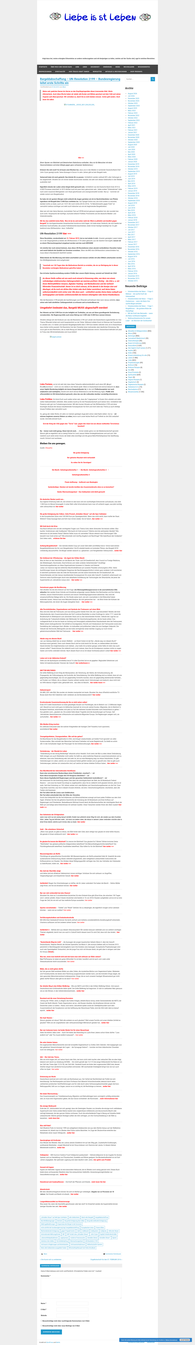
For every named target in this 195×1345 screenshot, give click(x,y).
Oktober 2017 (133, 227)
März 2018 (132, 215)
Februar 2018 (132, 218)
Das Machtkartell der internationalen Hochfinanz (57, 771)
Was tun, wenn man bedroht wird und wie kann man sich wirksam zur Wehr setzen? (70, 957)
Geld (78, 1231)
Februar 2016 (132, 271)
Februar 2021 (132, 130)
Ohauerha (48, 448)
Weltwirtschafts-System (94, 1244)
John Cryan (94, 1234)
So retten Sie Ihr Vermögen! (81, 462)
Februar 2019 (132, 188)
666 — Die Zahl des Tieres (49, 1057)
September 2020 (134, 142)
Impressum (150, 1342)
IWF (63, 1234)
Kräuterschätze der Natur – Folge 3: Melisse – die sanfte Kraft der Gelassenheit (139, 294)
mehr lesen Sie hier (99, 1182)
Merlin (58, 1342)
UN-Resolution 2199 (91, 1241)
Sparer (114, 1238)
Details (50, 952)
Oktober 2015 (133, 281)
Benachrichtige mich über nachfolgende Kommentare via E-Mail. (66, 1321)
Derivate (59, 1221)
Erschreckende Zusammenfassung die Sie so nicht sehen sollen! (63, 702)
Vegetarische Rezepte (135, 384)
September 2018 (134, 201)
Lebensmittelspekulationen (49, 1238)
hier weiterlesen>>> (83, 663)
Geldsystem (94, 1231)
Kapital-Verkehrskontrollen (108, 1234)
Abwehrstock (45, 1189)
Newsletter (97, 72)
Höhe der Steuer (113, 1231)
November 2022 (133, 115)
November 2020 (133, 137)
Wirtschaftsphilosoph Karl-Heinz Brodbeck (82, 1248)
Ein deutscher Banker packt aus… (52, 499)
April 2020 (131, 154)
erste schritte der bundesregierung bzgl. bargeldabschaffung (60, 1227)
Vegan (130, 377)
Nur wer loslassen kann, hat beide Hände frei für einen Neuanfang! (64, 1030)
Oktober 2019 (133, 169)
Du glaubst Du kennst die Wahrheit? (53, 842)
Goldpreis (103, 1231)
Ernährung (107, 67)
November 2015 (133, 278)
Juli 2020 (131, 147)
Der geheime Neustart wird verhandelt (81, 458)
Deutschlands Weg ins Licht (51, 942)
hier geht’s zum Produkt (102, 1160)
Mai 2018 (131, 210)
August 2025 (132, 108)
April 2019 (131, 184)
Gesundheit (95, 67)
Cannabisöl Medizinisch (136, 338)
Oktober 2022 (133, 118)
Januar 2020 (132, 162)
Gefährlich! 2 (44, 930)
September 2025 (134, 106)
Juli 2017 (131, 230)
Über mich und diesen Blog (61, 67)
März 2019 (132, 186)
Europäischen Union (87, 1227)
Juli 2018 (131, 205)
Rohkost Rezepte (134, 367)
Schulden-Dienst (92, 1238)
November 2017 (133, 225)
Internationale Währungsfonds (50, 1234)
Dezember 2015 (133, 276)
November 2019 (133, 166)
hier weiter (59, 507)
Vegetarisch (132, 382)
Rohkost (131, 365)
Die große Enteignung (81, 453)
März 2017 (132, 239)
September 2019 (134, 171)
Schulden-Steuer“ (104, 1238)
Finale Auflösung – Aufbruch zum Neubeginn (81, 482)
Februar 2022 (132, 123)
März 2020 (132, 157)
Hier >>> (81, 158)
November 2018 (133, 196)
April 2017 (131, 237)
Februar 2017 (132, 242)
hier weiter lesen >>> (97, 683)
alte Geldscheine (74, 1217)
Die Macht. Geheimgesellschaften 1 (65, 470)
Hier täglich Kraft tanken (79, 72)
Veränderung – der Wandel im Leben (53, 751)
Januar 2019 (132, 191)
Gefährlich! (44, 883)
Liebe (77, 67)
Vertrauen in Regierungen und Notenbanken (54, 1244)
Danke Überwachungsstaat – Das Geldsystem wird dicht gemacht (81, 492)
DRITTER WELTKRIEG (48, 670)
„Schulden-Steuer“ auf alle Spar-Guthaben (54, 1217)
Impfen (130, 350)
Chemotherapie (133, 341)
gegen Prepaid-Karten (68, 1231)
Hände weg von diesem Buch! (51, 639)
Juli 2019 (131, 176)
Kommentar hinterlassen (113, 1254)
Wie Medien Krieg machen (49, 724)
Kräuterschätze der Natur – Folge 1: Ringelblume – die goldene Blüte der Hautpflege (139, 308)
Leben (85, 67)
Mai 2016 (131, 264)
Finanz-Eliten (100, 1227)
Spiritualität (60, 72)
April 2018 (131, 213)
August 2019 (132, 174)
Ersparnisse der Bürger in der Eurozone (69, 1224)
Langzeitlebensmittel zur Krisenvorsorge (55, 1202)
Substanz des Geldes (47, 1241)
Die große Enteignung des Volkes (74, 1221)
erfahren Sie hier (59, 538)
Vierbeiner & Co (133, 387)
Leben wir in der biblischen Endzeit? (53, 658)
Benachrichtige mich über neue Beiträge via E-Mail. (61, 1326)
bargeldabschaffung (101, 1217)
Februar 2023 (132, 113)
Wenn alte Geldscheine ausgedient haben (54, 1248)
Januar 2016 (132, 273)
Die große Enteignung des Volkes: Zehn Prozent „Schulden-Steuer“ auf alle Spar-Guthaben (73, 514)
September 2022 (134, 120)
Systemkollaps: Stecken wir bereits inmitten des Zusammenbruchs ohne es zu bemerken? (81, 487)
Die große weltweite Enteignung (97, 1221)
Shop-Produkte (136, 72)
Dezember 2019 (133, 164)
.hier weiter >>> (72, 834)
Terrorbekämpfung (62, 1241)
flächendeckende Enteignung (50, 1231)
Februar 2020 (132, 159)
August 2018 (132, 203)
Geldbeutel (85, 1231)
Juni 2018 (131, 208)
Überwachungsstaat (76, 1241)
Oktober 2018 (133, 198)
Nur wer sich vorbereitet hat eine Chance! (55, 893)
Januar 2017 (132, 244)
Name (43, 1303)
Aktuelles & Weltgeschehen (116, 72)
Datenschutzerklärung (136, 1342)
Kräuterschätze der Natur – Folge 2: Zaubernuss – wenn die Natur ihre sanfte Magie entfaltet (139, 301)
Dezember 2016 (133, 247)
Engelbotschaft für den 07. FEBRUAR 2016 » (106, 1259)
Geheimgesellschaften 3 (81, 475)
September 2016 (134, 254)
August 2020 (132, 145)
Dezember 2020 (133, 135)
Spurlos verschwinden (48, 908)
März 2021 (132, 128)
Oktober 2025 (133, 103)
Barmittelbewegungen (48, 1221)
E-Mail (44, 1309)
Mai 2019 (131, 181)
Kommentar (46, 1276)
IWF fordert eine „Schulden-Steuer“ (77, 1234)
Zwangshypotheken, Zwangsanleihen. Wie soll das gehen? (61, 736)
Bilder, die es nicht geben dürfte (51, 969)
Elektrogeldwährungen (48, 1224)
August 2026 (132, 94)
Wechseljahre (129, 67)
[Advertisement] (99, 41)
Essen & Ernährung (134, 343)
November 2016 (133, 249)
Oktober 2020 (133, 140)
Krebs (117, 67)
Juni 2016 (131, 261)
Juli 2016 (131, 259)
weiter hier (118, 551)
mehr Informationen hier (109, 1099)
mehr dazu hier (54, 1118)
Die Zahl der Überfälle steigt (50, 871)
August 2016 (132, 256)
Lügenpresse (64, 1238)
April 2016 (131, 266)
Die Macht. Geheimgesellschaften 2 (94, 470)
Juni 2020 (131, 149)
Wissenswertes (144, 67)
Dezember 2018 (133, 193)
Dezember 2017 (133, 222)
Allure (64, 87)
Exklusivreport (45, 690)
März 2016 (132, 269)
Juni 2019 (131, 179)
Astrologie (131, 336)
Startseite (43, 67)
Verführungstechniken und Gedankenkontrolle (57, 918)
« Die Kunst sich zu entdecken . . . (52, 1259)
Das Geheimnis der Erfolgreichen (52, 815)
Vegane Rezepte (133, 380)
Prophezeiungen (45, 72)
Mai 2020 (131, 152)
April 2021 (131, 125)
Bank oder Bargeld (87, 1217)
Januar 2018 (132, 220)
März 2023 (132, 111)
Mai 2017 (131, 235)
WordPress (49, 1342)
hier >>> (67, 233)
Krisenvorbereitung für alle (137, 355)
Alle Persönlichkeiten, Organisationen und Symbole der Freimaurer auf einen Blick (70, 609)
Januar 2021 (132, 132)
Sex (129, 370)
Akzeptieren (184, 1340)
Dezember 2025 (133, 98)
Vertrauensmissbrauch (78, 1244)
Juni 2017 (131, 232)
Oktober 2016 (133, 252)
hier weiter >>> (97, 519)
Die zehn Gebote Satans (48, 1042)
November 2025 (133, 101)
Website (44, 1315)
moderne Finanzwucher (77, 1238)
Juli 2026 (131, 96)
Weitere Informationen (171, 1340)
